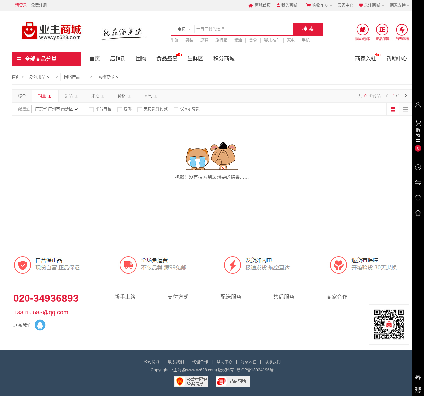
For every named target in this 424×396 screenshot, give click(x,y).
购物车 (317, 5)
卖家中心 (345, 5)
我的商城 (286, 5)
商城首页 (259, 5)
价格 (122, 96)
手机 (306, 40)
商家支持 (398, 5)
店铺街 (118, 58)
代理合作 (200, 362)
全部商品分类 (41, 59)
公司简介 (152, 362)
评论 (95, 96)
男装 (189, 40)
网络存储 (106, 77)
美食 (253, 40)
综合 (22, 96)
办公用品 (37, 77)
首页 (94, 58)
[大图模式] (392, 109)
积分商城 (224, 58)
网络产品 (72, 77)
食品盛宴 (167, 58)
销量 (42, 96)
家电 (291, 40)
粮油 (238, 40)
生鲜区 (195, 58)
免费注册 (39, 5)
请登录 (21, 5)
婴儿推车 (272, 40)
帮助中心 (396, 58)
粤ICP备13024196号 (255, 370)
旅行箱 (221, 40)
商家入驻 (365, 58)
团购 (141, 58)
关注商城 (369, 5)
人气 (148, 96)
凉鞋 (204, 40)
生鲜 (175, 40)
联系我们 (176, 362)
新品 (69, 96)
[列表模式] (405, 109)
